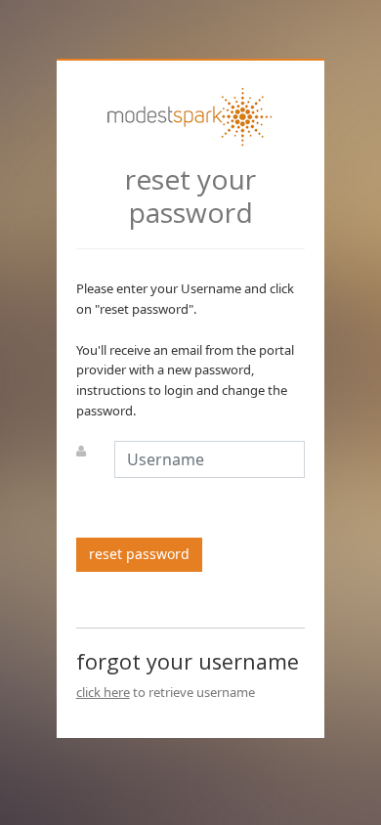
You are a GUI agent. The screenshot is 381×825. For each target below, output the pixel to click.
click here (103, 692)
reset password (139, 553)
